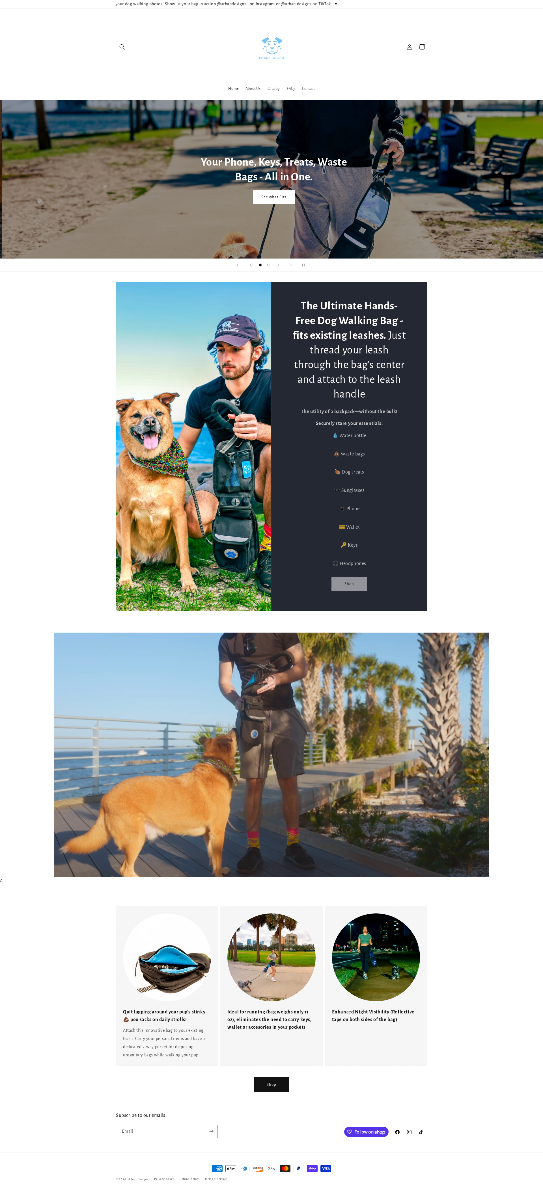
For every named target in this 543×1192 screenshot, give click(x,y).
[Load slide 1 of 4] (251, 265)
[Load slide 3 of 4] (268, 265)
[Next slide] (291, 265)
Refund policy (189, 1178)
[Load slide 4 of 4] (277, 265)
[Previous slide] (238, 265)
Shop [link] (349, 584)
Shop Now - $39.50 (272, 226)
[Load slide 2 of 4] (260, 265)
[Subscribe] (211, 1131)
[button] (122, 47)
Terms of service (216, 1178)
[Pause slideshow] (305, 265)
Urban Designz (138, 1179)
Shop (271, 1084)
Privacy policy (164, 1178)
